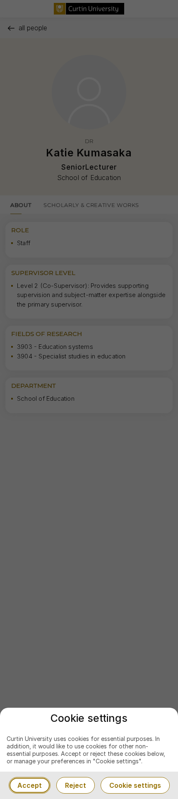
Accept (29, 785)
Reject (75, 785)
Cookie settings (135, 785)
